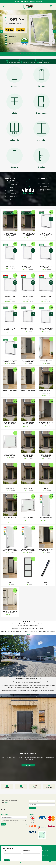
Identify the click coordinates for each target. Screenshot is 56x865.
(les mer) (30, 857)
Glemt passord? (52, 808)
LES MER (28, 634)
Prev (1, 31)
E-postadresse (26, 850)
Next (54, 31)
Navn (5, 850)
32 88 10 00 (45, 183)
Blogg (46, 850)
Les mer (25, 824)
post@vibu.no (45, 186)
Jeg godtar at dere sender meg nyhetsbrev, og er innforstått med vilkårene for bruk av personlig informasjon (13, 821)
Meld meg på (28, 765)
